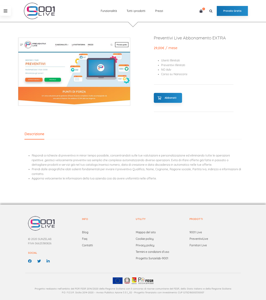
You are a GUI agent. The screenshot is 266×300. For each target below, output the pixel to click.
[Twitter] (39, 261)
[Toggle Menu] (5, 11)
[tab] (34, 134)
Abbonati (170, 97)
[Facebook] (30, 261)
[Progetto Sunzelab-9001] (133, 280)
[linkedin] (48, 261)
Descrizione (34, 134)
